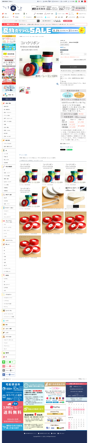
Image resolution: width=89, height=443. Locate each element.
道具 (5, 262)
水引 (5, 290)
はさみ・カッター (7, 181)
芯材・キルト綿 (7, 136)
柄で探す (6, 133)
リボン (37, 36)
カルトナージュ (82, 13)
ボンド (5, 348)
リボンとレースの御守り (51, 157)
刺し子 (5, 265)
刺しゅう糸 (6, 159)
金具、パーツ (6, 203)
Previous (20, 59)
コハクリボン (41, 36)
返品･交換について (65, 143)
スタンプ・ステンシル (8, 339)
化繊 (5, 124)
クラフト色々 (82, 17)
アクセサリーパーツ (8, 297)
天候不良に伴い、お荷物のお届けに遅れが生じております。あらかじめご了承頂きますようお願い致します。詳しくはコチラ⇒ (47, 24)
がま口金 (6, 200)
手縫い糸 (6, 156)
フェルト (6, 342)
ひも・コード (6, 230)
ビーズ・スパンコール (8, 313)
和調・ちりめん (7, 130)
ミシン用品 (6, 184)
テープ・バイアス (7, 227)
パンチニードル (7, 268)
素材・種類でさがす (8, 146)
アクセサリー (29, 17)
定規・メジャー (7, 172)
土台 (5, 259)
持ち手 (5, 197)
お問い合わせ (61, 433)
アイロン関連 (6, 175)
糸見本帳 (6, 162)
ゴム (5, 224)
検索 (50, 1)
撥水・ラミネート (7, 112)
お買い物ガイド (57, 1)
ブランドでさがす (7, 143)
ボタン (5, 214)
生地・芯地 (8, 103)
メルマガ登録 (71, 1)
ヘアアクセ (6, 300)
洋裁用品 (6, 187)
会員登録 (46, 1)
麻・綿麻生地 (6, 109)
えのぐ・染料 (9, 328)
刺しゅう (7, 17)
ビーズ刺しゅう (7, 271)
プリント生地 (6, 115)
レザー (7, 332)
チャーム (6, 306)
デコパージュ (6, 345)
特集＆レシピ (25, 157)
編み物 (7, 352)
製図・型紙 (6, 178)
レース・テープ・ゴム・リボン (29, 36)
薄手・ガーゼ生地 (7, 121)
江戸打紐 (6, 287)
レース (5, 233)
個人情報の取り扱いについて (31, 433)
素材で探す (6, 106)
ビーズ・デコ (39, 17)
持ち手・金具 (50, 13)
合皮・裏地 (6, 127)
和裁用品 (6, 190)
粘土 (7, 324)
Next (57, 59)
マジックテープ (7, 217)
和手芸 (16, 17)
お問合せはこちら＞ (77, 386)
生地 (6, 13)
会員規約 (54, 433)
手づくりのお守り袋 (42, 157)
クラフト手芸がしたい (33, 157)
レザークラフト (72, 17)
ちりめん (6, 278)
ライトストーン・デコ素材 (9, 316)
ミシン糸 (6, 153)
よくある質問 (64, 1)
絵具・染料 (60, 17)
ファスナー (6, 211)
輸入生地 (17, 13)
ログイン (40, 1)
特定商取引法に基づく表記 (45, 433)
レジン (48, 17)
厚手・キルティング (8, 118)
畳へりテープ (6, 284)
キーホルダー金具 (7, 303)
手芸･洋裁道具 (40, 13)
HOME (21, 36)
